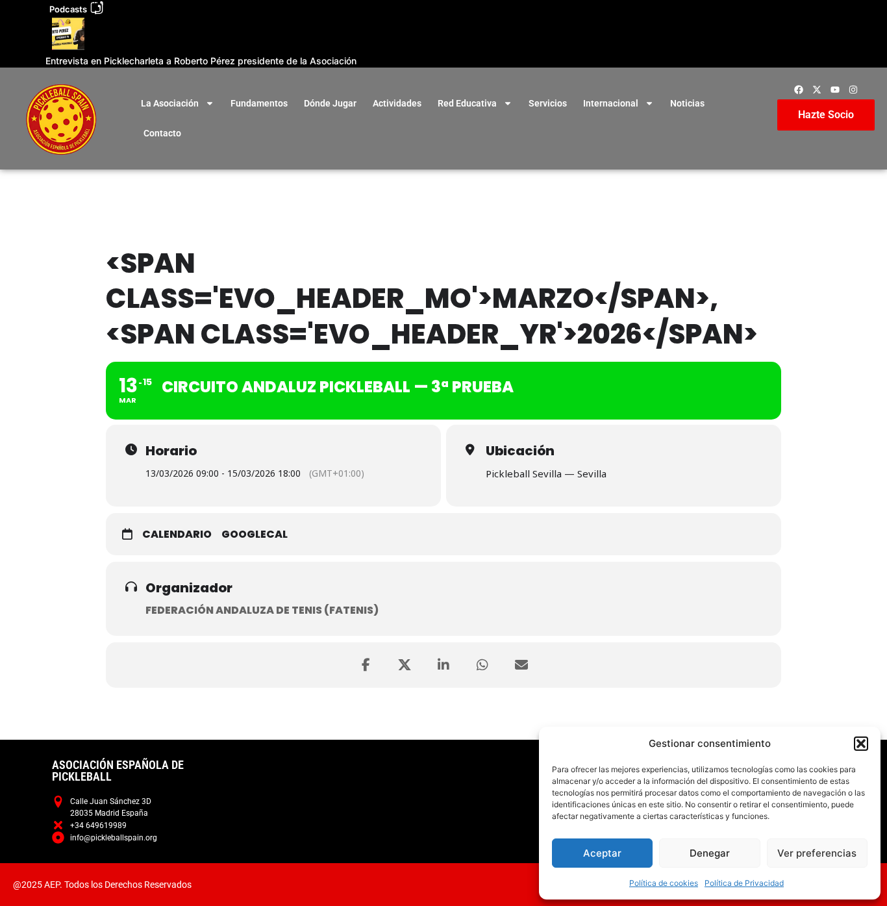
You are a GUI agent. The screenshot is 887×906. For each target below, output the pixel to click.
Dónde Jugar (330, 103)
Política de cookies (663, 883)
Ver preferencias (816, 853)
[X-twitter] (817, 90)
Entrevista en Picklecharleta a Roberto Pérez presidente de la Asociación (200, 60)
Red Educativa (467, 103)
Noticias (687, 103)
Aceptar (602, 853)
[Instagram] (853, 90)
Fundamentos (259, 103)
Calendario (177, 534)
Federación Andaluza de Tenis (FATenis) (262, 610)
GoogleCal (254, 534)
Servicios (548, 103)
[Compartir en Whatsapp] (482, 665)
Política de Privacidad (744, 883)
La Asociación (170, 103)
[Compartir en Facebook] (365, 665)
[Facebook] (799, 90)
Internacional (610, 103)
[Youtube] (835, 90)
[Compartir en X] (404, 665)
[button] (861, 743)
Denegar (710, 853)
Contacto (162, 133)
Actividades (397, 103)
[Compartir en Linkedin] (443, 665)
